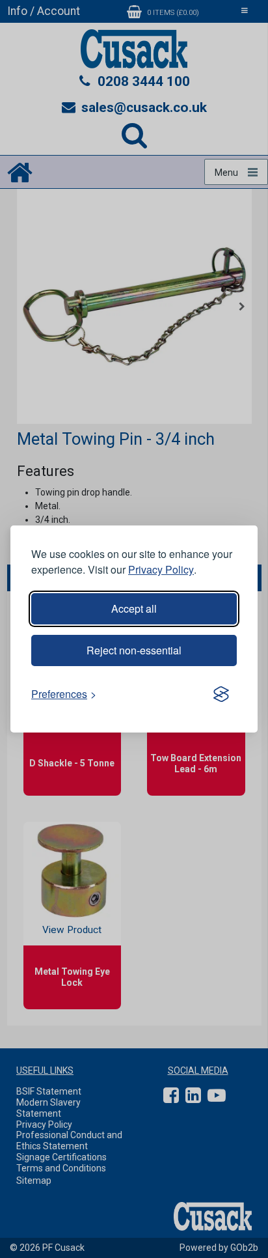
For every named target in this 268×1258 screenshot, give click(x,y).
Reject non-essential (134, 650)
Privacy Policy (161, 569)
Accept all (134, 608)
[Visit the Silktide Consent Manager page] (221, 694)
